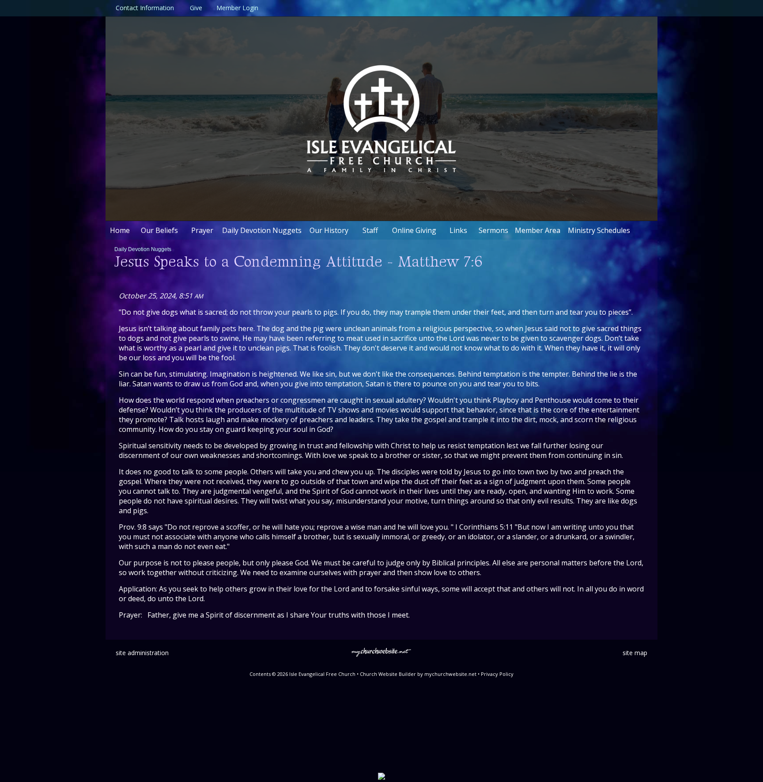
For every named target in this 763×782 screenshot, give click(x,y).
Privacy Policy (497, 674)
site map (635, 652)
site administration (142, 652)
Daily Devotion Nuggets (142, 249)
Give (194, 8)
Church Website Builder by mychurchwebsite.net (418, 674)
